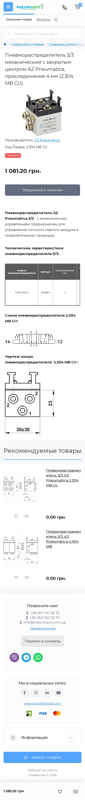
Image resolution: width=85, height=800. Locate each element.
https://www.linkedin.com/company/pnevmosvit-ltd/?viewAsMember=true (47, 692)
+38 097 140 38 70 (45, 613)
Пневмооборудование (27, 44)
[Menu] (8, 7)
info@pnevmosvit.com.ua (45, 622)
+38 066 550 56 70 (45, 618)
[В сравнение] (75, 791)
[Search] (9, 33)
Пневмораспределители (67, 44)
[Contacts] (64, 7)
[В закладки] (60, 791)
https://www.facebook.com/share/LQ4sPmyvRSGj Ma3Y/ (24, 692)
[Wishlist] (15, 516)
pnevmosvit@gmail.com (42, 703)
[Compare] (26, 516)
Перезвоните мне (42, 628)
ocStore (51, 770)
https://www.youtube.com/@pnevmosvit (58, 692)
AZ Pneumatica (47, 140)
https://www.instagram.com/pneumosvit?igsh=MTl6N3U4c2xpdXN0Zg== (36, 692)
